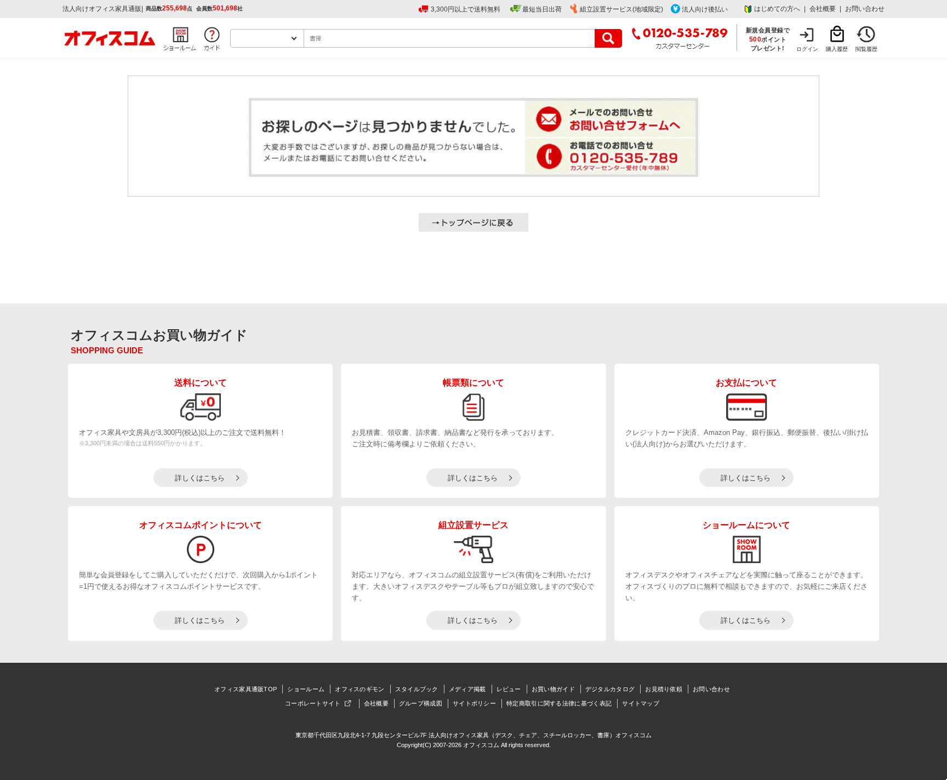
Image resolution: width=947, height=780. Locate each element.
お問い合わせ (865, 9)
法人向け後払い (705, 9)
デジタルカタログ (610, 689)
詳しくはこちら (200, 478)
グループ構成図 (420, 703)
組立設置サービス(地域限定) (621, 9)
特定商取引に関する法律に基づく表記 (559, 703)
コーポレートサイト (313, 703)
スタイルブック (416, 689)
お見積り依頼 (663, 689)
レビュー (509, 689)
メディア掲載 (467, 689)
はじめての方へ (777, 9)
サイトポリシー (474, 703)
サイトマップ (640, 703)
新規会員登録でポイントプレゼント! (768, 39)
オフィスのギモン (359, 689)
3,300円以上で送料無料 (465, 9)
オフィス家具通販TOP (245, 689)
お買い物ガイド (553, 689)
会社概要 (822, 9)
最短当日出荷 (542, 9)
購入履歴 (837, 49)
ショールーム (305, 689)
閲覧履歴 (866, 49)
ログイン (807, 49)
